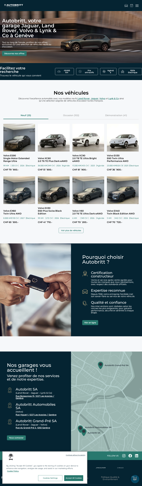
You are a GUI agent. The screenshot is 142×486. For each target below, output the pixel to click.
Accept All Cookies (74, 478)
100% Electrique (132, 71)
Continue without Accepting (75, 455)
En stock (126, 5)
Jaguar (94, 98)
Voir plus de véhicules (71, 230)
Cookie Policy (13, 471)
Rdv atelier (131, 5)
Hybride (110, 71)
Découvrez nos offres (14, 53)
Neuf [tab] (23, 115)
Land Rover (84, 98)
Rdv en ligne (90, 322)
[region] (44, 467)
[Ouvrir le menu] (137, 5)
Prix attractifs (89, 71)
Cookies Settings (50, 478)
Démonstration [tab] (113, 115)
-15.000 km (67, 71)
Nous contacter (16, 438)
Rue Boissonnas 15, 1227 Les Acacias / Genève (35, 397)
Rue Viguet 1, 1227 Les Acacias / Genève (36, 415)
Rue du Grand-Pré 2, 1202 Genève (33, 428)
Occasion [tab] (68, 115)
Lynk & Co (113, 98)
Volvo (102, 98)
